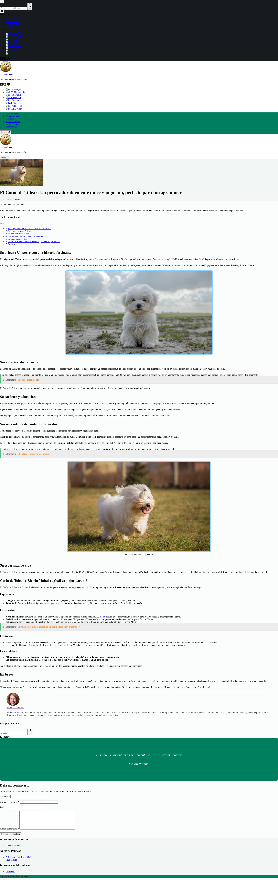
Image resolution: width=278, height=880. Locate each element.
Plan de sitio (11, 860)
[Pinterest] (8, 84)
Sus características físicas (19, 231)
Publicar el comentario (10, 834)
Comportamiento (13, 116)
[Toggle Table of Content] (2, 223)
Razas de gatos (12, 124)
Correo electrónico (9, 802)
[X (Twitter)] (1, 84)
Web (2, 807)
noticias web (11, 126)
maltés (103, 616)
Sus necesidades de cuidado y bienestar (26, 236)
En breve (12, 244)
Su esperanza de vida (17, 239)
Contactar (10, 871)
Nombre (5, 796)
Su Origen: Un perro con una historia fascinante (29, 228)
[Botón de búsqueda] (29, 732)
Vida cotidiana (12, 113)
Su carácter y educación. (19, 233)
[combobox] (13, 733)
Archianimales (6, 74)
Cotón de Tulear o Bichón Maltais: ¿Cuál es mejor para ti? (34, 241)
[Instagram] (5, 84)
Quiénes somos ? (13, 845)
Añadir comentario (9, 828)
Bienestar (10, 119)
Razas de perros (13, 121)
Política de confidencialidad (18, 857)
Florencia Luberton (15, 707)
